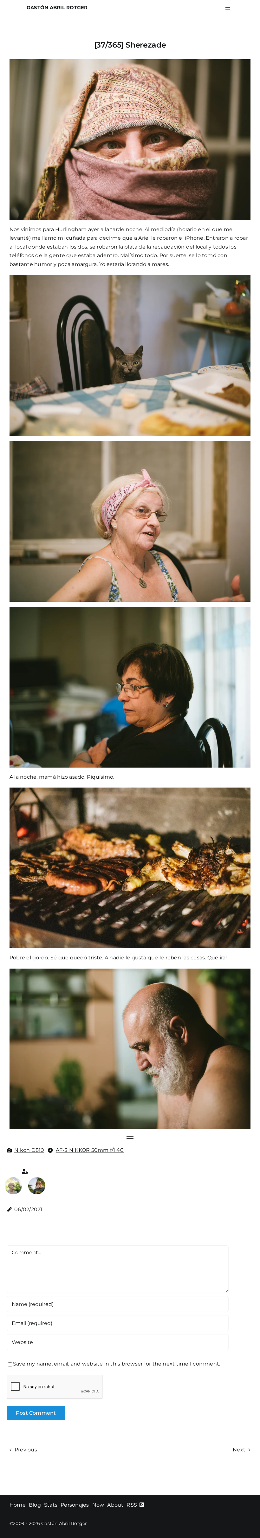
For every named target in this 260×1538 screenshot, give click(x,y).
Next (239, 1450)
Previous (26, 1450)
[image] (13, 1180)
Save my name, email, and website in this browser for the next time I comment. (116, 1364)
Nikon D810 (29, 1150)
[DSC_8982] (36, 1180)
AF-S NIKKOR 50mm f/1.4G (90, 1150)
